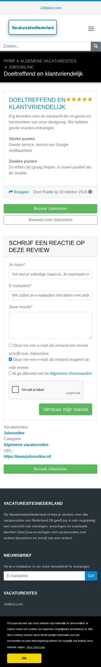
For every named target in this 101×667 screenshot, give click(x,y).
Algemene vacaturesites (48, 61)
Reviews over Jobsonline (51, 220)
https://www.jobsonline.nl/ (27, 456)
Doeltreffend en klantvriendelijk (37, 103)
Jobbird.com (50, 8)
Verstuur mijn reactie (65, 409)
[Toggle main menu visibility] (91, 28)
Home (9, 61)
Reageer (21, 192)
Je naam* (17, 265)
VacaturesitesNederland (33, 27)
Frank (48, 192)
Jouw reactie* (20, 307)
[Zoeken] (96, 46)
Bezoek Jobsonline (50, 469)
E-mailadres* (20, 286)
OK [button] (24, 658)
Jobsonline (21, 67)
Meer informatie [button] (36, 647)
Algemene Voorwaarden (71, 373)
